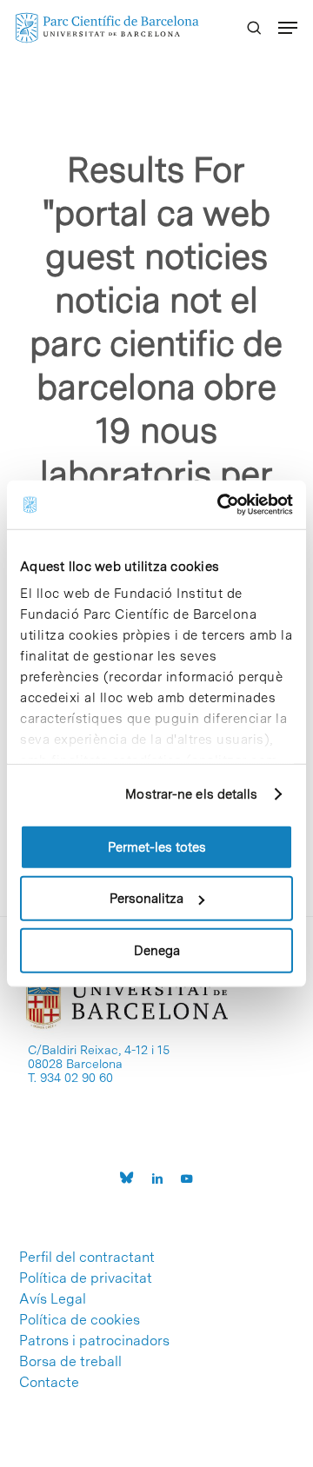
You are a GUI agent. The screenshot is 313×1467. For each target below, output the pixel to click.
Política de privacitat (85, 1278)
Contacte (49, 1383)
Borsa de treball (70, 1362)
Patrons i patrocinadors (94, 1341)
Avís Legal (52, 1299)
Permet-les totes (157, 846)
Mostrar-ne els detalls (191, 794)
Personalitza (146, 898)
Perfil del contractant (87, 1258)
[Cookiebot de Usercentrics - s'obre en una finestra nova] (221, 505)
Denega (157, 950)
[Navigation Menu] (287, 28)
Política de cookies (79, 1320)
